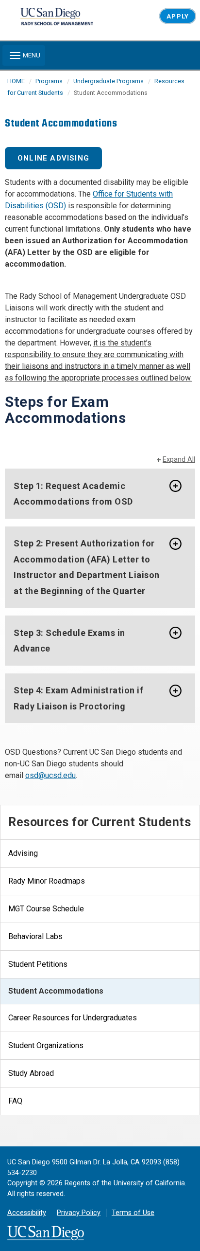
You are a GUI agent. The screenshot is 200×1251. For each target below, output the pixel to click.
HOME (16, 81)
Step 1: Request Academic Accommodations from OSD (73, 494)
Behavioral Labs (35, 936)
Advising (23, 853)
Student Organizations (45, 1045)
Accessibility (26, 1213)
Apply (177, 16)
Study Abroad (31, 1073)
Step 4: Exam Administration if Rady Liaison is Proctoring (78, 698)
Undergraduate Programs (108, 81)
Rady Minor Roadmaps (46, 881)
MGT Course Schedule (46, 908)
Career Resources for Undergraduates (72, 1017)
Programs (49, 81)
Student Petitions (37, 964)
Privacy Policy (78, 1213)
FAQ (15, 1101)
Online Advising (53, 158)
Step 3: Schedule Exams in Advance (69, 640)
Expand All (179, 459)
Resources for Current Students (99, 822)
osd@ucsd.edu (50, 775)
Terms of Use (133, 1213)
